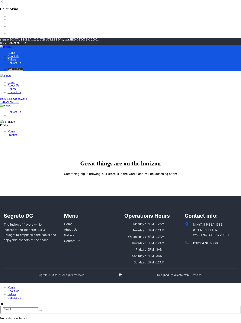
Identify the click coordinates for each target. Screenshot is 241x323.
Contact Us (14, 111)
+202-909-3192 (16, 42)
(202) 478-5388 (205, 243)
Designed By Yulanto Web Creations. (179, 274)
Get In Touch (15, 69)
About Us (70, 229)
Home (11, 131)
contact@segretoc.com (13, 98)
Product (12, 134)
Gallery (69, 235)
